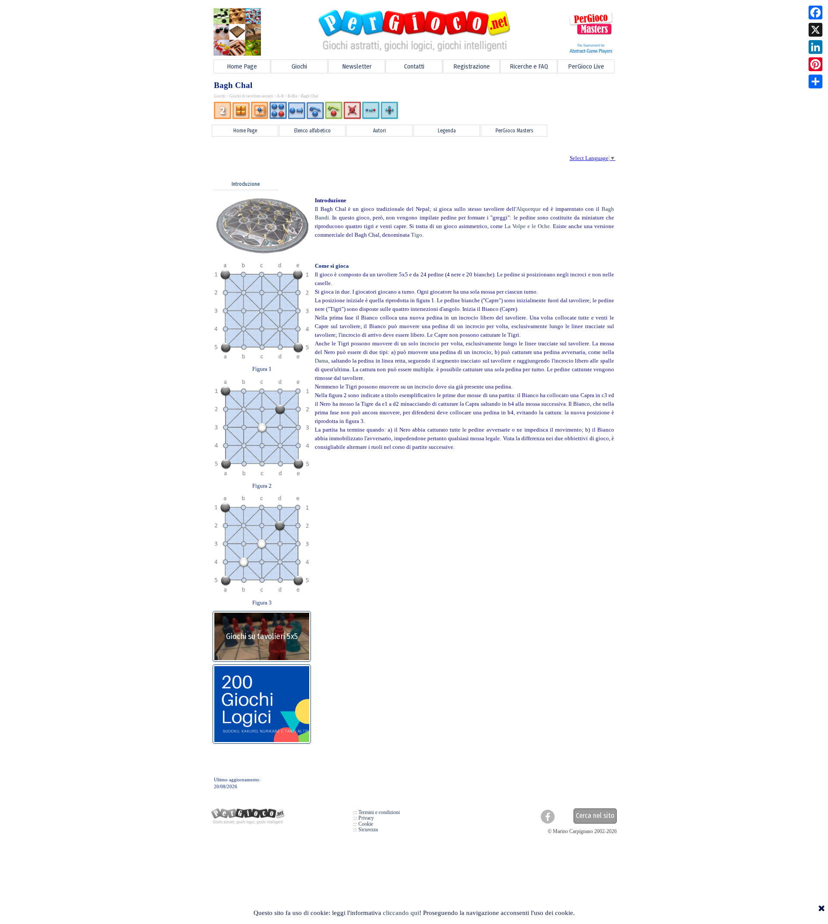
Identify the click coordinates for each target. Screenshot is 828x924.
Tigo (416, 235)
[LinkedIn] (815, 47)
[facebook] (548, 817)
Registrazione (471, 66)
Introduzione (246, 184)
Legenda (447, 131)
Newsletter (357, 66)
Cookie (365, 824)
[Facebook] (815, 12)
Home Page (242, 66)
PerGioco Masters (514, 131)
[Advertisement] (362, 157)
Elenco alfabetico (312, 131)
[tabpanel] (414, 111)
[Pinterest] (815, 64)
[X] (815, 29)
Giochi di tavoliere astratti (251, 96)
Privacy (366, 818)
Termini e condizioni (379, 812)
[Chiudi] (821, 909)
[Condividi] (815, 81)
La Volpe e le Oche (527, 226)
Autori (379, 131)
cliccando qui (401, 912)
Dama (321, 360)
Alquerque (528, 209)
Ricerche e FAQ (529, 66)
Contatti (414, 66)
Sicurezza (368, 830)
